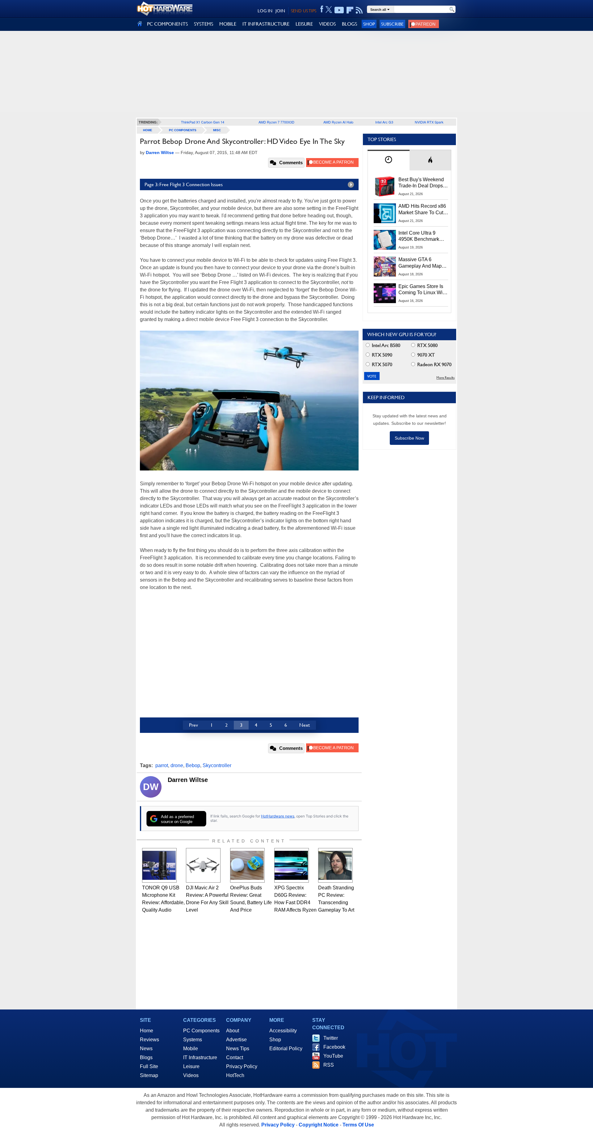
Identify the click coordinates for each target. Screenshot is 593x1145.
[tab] (389, 160)
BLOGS (349, 24)
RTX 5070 (381, 364)
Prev (193, 725)
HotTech (235, 1075)
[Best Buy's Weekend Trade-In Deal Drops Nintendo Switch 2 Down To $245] (385, 186)
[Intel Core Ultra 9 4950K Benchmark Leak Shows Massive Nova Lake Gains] (385, 240)
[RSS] (359, 10)
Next (304, 725)
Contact (234, 1057)
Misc (217, 130)
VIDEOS (327, 24)
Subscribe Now (409, 438)
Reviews (149, 1039)
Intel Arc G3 (384, 121)
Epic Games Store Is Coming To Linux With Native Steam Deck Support (422, 290)
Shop (369, 24)
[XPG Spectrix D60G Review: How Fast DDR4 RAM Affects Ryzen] (292, 865)
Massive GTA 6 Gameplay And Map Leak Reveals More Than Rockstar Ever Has (420, 263)
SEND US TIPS (303, 10)
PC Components (182, 130)
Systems (192, 1039)
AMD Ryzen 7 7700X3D (276, 121)
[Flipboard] (350, 10)
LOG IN (265, 10)
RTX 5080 (427, 345)
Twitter (330, 1038)
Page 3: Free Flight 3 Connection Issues (184, 184)
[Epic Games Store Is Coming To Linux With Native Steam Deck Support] (385, 293)
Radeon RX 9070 (434, 364)
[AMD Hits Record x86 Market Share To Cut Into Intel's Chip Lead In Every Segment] (385, 213)
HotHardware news (277, 816)
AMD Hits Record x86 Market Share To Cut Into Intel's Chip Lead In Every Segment (422, 209)
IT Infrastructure (200, 1057)
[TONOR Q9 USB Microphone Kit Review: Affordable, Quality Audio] (159, 865)
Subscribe (392, 24)
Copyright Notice (319, 1124)
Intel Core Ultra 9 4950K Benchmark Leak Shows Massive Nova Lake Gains (421, 236)
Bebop (193, 765)
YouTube (333, 1056)
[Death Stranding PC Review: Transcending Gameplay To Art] (335, 865)
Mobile (190, 1048)
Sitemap (149, 1075)
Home (146, 1030)
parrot (161, 765)
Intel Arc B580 (385, 345)
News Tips (237, 1048)
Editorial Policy (285, 1048)
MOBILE (227, 24)
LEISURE (304, 24)
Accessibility (283, 1030)
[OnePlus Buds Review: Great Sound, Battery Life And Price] (247, 865)
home (147, 130)
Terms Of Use (358, 1124)
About (232, 1030)
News (146, 1048)
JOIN (280, 10)
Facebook (334, 1047)
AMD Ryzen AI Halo (338, 121)
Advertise (236, 1039)
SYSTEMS (203, 24)
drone (176, 765)
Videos (191, 1075)
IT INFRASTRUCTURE (265, 24)
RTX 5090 (381, 355)
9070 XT (425, 355)
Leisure (191, 1066)
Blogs (146, 1057)
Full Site (149, 1066)
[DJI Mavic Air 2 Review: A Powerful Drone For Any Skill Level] (203, 865)
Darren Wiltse (188, 779)
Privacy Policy (241, 1066)
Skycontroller (217, 765)
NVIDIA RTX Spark (429, 121)
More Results (445, 378)
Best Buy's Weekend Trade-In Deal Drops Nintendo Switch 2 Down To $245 (421, 183)
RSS (328, 1065)
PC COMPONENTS (167, 24)
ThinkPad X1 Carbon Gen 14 (202, 121)
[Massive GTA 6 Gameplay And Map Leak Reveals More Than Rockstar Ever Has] (385, 266)
